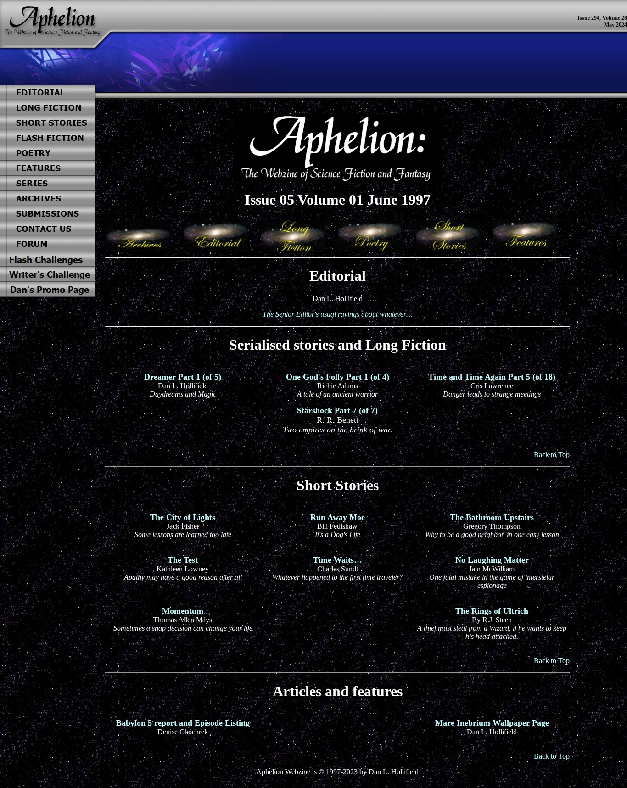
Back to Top (552, 454)
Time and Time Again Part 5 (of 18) (491, 376)
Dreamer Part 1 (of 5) (182, 376)
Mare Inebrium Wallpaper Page (492, 722)
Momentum (182, 610)
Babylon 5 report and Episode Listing (183, 722)
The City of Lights (182, 517)
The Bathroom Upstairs (492, 517)
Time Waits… (337, 559)
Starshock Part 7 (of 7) (337, 410)
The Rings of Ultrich (491, 610)
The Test (183, 559)
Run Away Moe (337, 517)
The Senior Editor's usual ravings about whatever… (338, 314)
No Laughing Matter (492, 559)
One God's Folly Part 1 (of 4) (337, 376)
